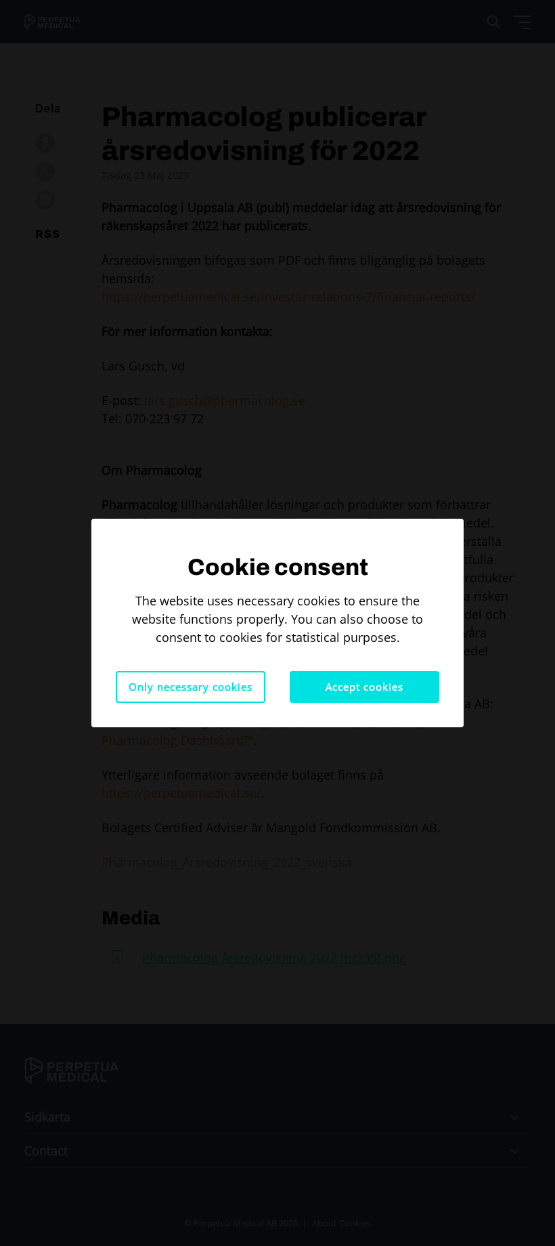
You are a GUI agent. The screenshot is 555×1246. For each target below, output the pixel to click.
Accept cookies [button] (364, 686)
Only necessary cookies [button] (190, 686)
